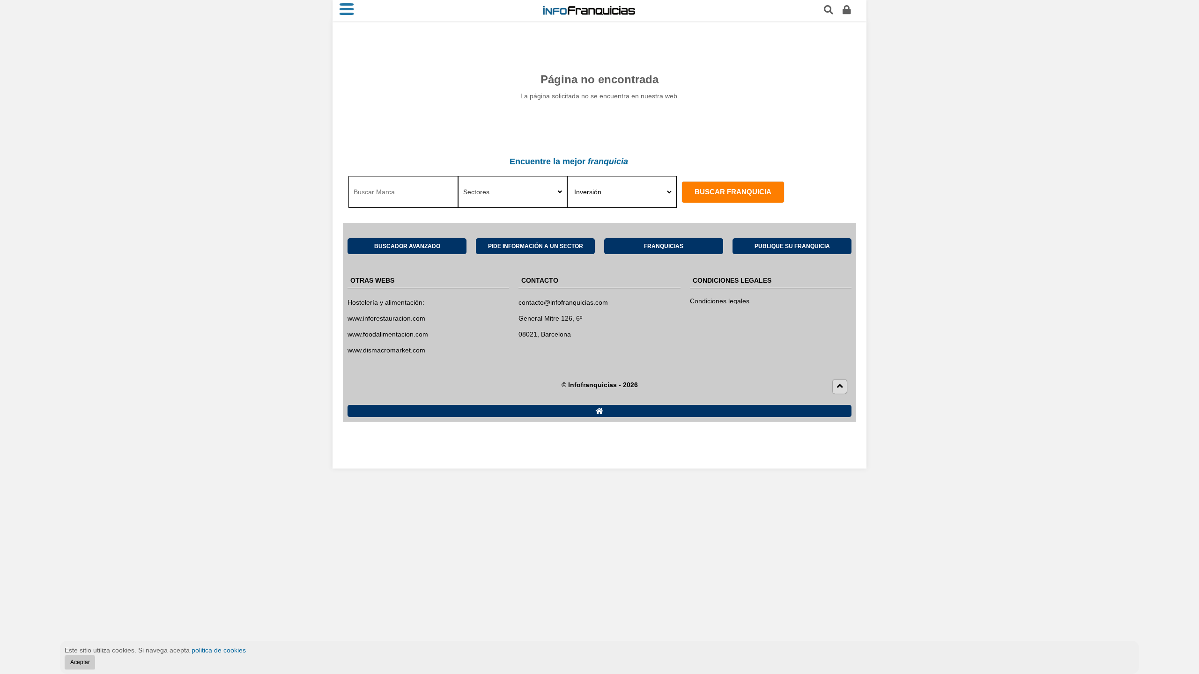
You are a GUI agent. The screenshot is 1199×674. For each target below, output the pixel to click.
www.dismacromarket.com (386, 350)
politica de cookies (219, 650)
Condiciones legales (719, 301)
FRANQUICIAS (663, 246)
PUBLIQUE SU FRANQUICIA (792, 246)
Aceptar (80, 662)
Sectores (476, 192)
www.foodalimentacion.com (388, 334)
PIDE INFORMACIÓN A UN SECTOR (535, 246)
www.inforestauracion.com (386, 318)
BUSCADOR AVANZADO (407, 246)
